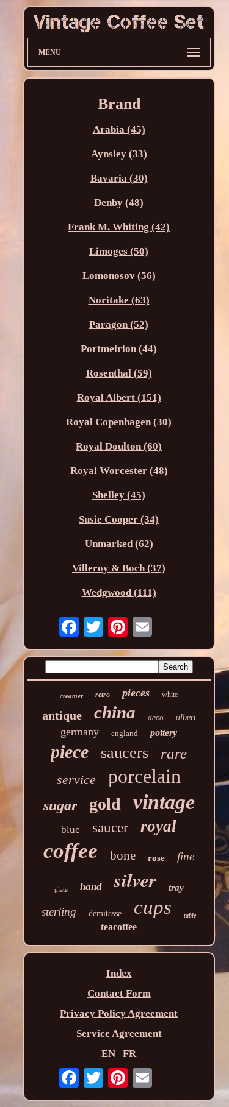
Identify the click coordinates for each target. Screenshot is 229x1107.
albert (186, 717)
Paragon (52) (118, 324)
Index (119, 973)
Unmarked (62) (119, 544)
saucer (110, 827)
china (115, 712)
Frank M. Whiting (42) (119, 227)
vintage (164, 802)
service (76, 779)
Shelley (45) (118, 495)
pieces (136, 693)
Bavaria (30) (119, 178)
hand (91, 887)
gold (105, 803)
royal (158, 826)
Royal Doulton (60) (119, 446)
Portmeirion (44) (119, 349)
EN (108, 1053)
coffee (70, 851)
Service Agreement (119, 1033)
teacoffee (119, 927)
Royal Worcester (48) (119, 470)
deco (156, 717)
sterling (59, 911)
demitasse (105, 913)
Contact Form (119, 993)
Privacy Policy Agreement (119, 1013)
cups (153, 907)
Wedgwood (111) (119, 592)
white (170, 694)
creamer (71, 695)
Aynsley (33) (119, 154)
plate (61, 889)
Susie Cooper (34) (119, 519)
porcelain (144, 776)
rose (156, 858)
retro (102, 694)
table (190, 915)
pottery (163, 732)
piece (70, 751)
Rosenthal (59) (119, 373)
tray (176, 888)
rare (174, 753)
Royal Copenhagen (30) (119, 422)
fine (185, 856)
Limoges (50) (118, 251)
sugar (60, 805)
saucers (124, 753)
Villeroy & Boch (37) (118, 568)
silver (135, 879)
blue (70, 829)
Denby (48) (119, 202)
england (124, 733)
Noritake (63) (119, 300)
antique (62, 715)
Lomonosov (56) (119, 275)
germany (79, 732)
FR (129, 1053)
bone (123, 855)
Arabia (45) (119, 129)
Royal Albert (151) (119, 397)
